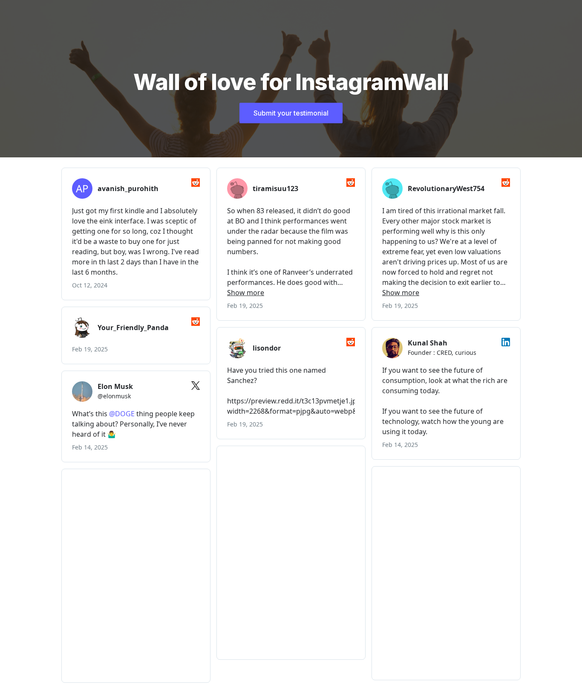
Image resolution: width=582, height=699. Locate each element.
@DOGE (122, 413)
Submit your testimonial (291, 113)
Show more (245, 292)
